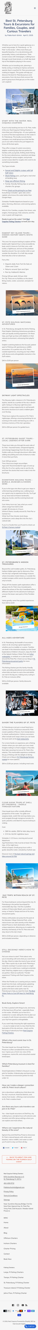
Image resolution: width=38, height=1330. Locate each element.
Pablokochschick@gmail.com (14, 1187)
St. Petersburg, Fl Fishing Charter (16, 1283)
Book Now (8, 1259)
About (6, 1228)
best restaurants (23, 739)
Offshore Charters (11, 1238)
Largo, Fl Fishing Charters (14, 1272)
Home (6, 1222)
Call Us (31, 1326)
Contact (7, 1254)
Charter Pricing (9, 1249)
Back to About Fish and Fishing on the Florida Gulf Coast (19, 1159)
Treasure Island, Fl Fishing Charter (17, 1288)
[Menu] (35, 8)
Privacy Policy (9, 1191)
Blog (5, 1233)
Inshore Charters (10, 1243)
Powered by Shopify (23, 1321)
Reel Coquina (12, 1321)
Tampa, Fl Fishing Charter (14, 1277)
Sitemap (7, 1200)
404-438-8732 (9, 1183)
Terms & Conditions (10, 1196)
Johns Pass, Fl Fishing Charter (15, 1293)
